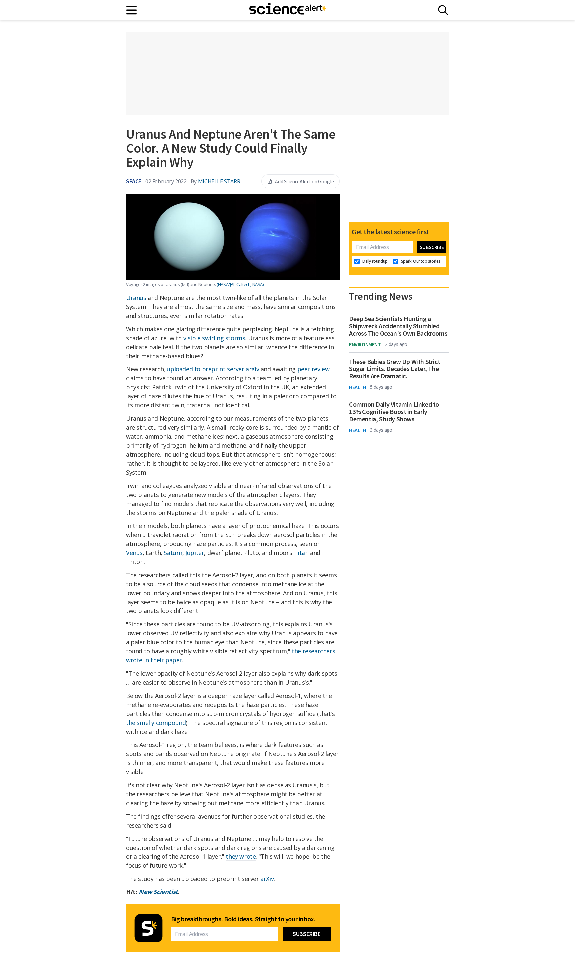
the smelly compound (156, 723)
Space (133, 181)
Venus (134, 553)
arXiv (267, 879)
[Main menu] (132, 10)
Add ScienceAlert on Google (304, 181)
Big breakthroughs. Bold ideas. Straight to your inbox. (243, 919)
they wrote (241, 856)
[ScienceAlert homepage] (287, 10)
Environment (365, 344)
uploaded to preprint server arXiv (213, 369)
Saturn (173, 553)
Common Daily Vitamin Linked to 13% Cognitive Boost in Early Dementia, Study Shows (394, 412)
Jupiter (194, 553)
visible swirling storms (214, 338)
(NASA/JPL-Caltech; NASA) (240, 284)
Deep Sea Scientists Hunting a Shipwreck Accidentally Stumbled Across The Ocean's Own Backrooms (398, 326)
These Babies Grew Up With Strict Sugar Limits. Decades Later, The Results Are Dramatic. (394, 369)
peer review (313, 369)
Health (357, 387)
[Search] (443, 10)
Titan (301, 553)
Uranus (136, 298)
